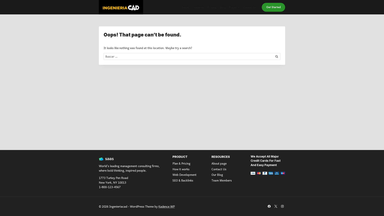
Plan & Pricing (181, 163)
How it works (180, 169)
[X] (276, 206)
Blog (223, 7)
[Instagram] (282, 206)
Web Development (184, 174)
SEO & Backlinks (182, 180)
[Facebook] (269, 206)
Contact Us (219, 169)
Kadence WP (166, 206)
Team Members (222, 180)
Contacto (249, 7)
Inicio (185, 7)
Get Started (273, 7)
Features (198, 7)
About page (219, 163)
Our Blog (217, 174)
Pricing (211, 7)
